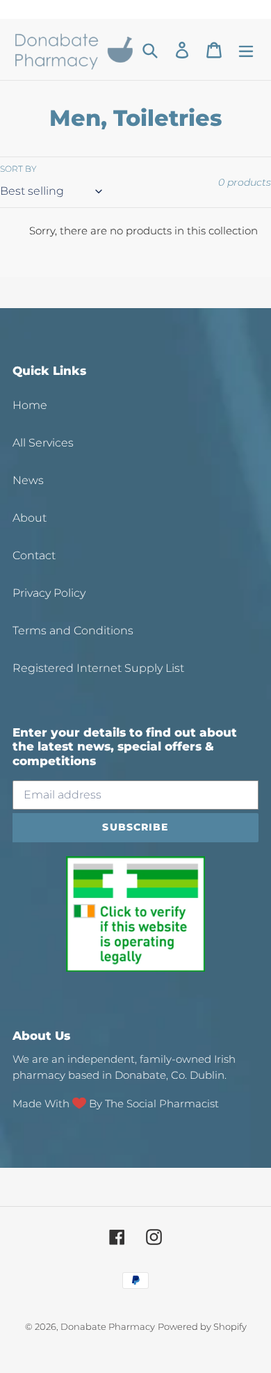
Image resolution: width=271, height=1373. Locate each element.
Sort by (18, 168)
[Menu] (246, 49)
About (30, 517)
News (28, 480)
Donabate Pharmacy (107, 1326)
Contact (34, 555)
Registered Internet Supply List (98, 668)
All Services (43, 442)
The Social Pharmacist (162, 1103)
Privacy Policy (49, 593)
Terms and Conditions (73, 630)
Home (30, 405)
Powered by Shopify (202, 1326)
